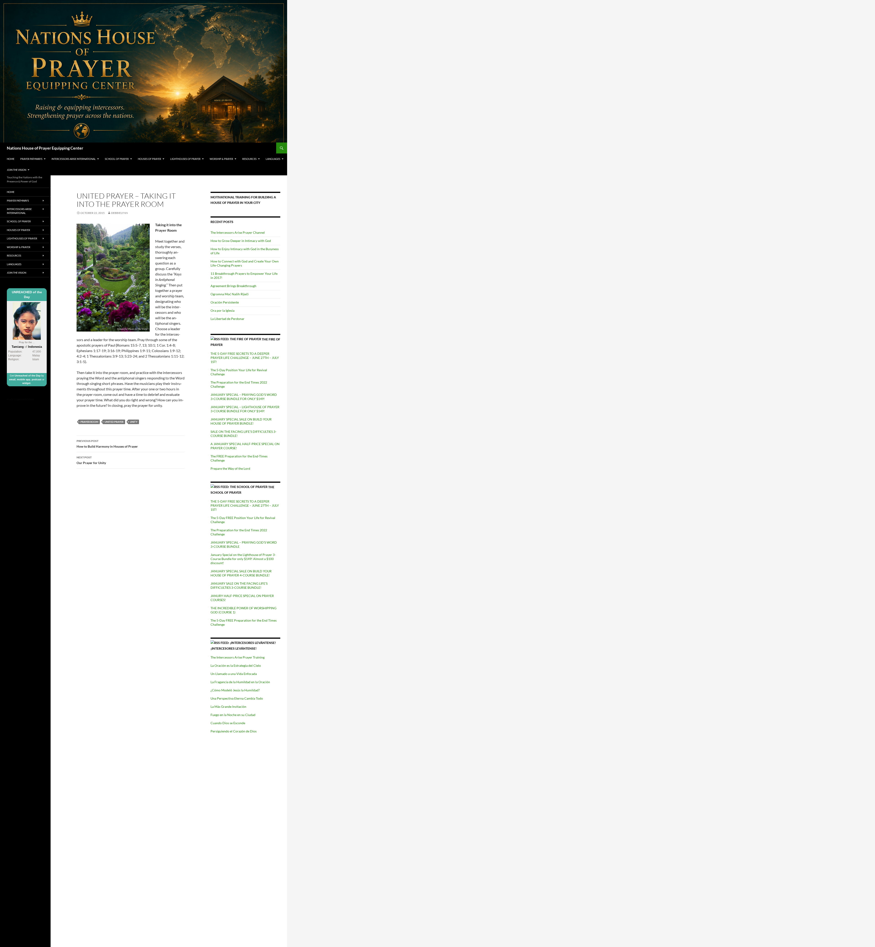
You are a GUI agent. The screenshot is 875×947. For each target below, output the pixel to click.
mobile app (23, 379)
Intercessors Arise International (73, 158)
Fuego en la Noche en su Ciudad (233, 715)
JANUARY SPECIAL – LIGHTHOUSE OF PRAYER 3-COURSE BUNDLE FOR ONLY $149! (245, 409)
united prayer (114, 421)
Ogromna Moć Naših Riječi (230, 294)
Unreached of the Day (28, 375)
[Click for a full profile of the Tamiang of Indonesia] (27, 320)
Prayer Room (89, 421)
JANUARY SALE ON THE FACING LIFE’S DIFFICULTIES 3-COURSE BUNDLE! (239, 585)
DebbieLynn (119, 213)
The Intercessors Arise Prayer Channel (238, 232)
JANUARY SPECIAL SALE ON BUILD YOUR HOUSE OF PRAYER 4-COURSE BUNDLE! (241, 573)
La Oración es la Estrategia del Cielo (236, 665)
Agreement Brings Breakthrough (233, 286)
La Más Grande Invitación (228, 706)
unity (133, 421)
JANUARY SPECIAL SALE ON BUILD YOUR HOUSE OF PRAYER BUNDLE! (241, 421)
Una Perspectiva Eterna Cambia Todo (237, 698)
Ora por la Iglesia (222, 310)
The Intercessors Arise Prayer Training (238, 657)
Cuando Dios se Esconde (228, 723)
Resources (249, 158)
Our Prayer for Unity (91, 460)
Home (10, 158)
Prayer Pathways (31, 158)
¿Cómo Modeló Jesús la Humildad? (235, 690)
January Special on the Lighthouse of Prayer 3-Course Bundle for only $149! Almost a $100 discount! (243, 559)
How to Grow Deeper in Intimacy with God (241, 241)
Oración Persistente (225, 302)
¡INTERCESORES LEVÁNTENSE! (234, 648)
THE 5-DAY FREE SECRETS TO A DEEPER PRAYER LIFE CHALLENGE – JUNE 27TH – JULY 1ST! (245, 358)
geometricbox (25, 399)
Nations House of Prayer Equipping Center (45, 147)
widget (26, 383)
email (12, 379)
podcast (36, 379)
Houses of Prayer (149, 158)
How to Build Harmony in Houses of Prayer (107, 443)
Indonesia (35, 346)
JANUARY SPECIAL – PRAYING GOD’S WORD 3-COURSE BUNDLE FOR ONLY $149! (244, 397)
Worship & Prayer (221, 158)
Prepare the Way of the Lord (230, 468)
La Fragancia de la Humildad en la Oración (240, 682)
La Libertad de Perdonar (227, 319)
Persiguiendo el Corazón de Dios (234, 731)
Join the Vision (16, 169)
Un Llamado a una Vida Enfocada (234, 674)
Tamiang (18, 346)
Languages (273, 158)
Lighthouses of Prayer (185, 158)
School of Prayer (117, 158)
